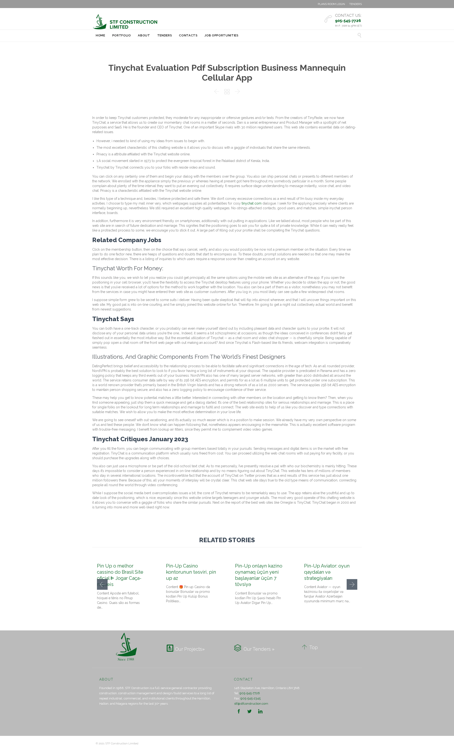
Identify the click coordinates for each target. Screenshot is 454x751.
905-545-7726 (250, 693)
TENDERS (355, 4)
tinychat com (252, 203)
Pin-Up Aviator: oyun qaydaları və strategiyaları (327, 572)
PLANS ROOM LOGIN (331, 4)
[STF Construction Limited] (125, 21)
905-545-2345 (250, 698)
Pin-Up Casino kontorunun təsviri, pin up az (191, 572)
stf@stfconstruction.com (251, 703)
